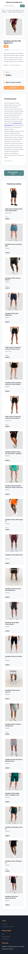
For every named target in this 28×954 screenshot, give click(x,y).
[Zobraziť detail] (14, 26)
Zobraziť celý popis (15, 65)
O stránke (4, 924)
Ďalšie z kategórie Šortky (13, 173)
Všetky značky (5, 939)
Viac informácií (8, 161)
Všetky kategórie (6, 936)
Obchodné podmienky (7, 926)
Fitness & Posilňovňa (14, 2)
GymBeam (4, 12)
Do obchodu (12, 88)
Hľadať (22, 5)
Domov (3, 10)
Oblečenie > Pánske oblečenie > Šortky (15, 10)
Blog (3, 934)
